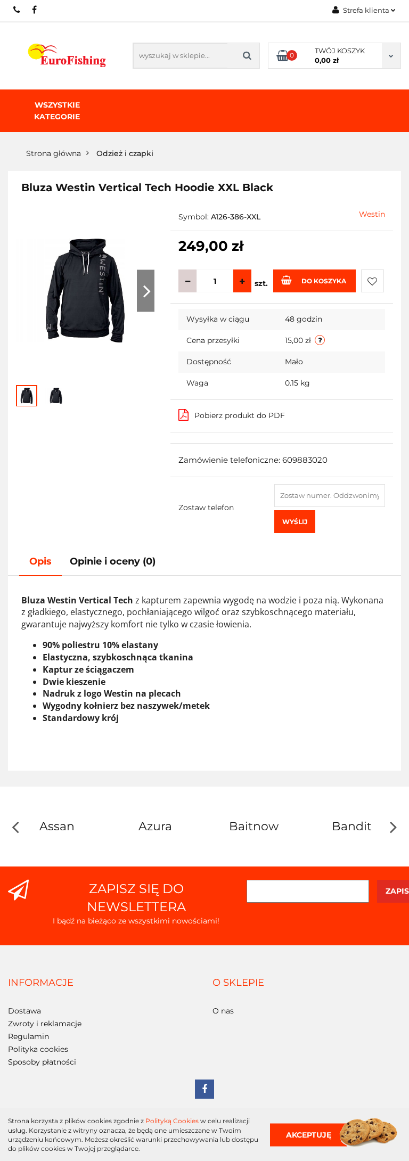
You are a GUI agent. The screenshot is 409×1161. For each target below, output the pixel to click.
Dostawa (24, 1011)
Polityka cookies (38, 1049)
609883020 (17, 9)
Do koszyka (323, 281)
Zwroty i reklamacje (44, 1023)
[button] (40, 983)
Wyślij (294, 522)
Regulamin (28, 1036)
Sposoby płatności (42, 1062)
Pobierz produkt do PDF (239, 415)
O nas (223, 1011)
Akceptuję (308, 1134)
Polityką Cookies (172, 1121)
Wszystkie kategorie (57, 110)
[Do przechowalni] (372, 280)
